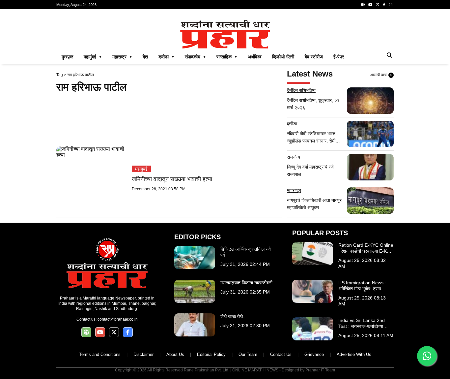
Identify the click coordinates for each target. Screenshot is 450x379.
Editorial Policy (211, 354)
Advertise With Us (354, 354)
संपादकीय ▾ (195, 56)
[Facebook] (384, 5)
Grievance (314, 354)
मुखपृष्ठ (67, 56)
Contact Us (281, 354)
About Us (175, 354)
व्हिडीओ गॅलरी (283, 56)
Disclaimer (143, 354)
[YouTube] (370, 5)
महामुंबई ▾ (93, 56)
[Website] (363, 5)
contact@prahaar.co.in (118, 319)
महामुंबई (141, 169)
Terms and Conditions (100, 354)
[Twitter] (378, 5)
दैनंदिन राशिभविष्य (301, 90)
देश (145, 56)
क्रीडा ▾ (166, 56)
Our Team (248, 354)
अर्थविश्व (255, 56)
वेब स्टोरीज (314, 56)
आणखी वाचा (381, 75)
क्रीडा (292, 123)
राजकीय (293, 157)
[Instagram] (390, 5)
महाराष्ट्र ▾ (122, 56)
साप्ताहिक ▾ (226, 56)
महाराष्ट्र (294, 190)
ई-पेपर (338, 56)
